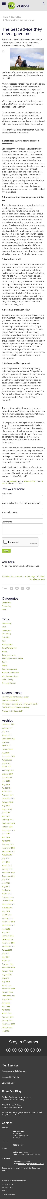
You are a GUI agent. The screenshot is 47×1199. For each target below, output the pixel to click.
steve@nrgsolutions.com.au (29, 1154)
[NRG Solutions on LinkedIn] (20, 1050)
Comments (7, 521)
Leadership (13, 481)
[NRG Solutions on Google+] (14, 1050)
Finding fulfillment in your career (16, 1097)
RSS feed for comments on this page (18, 576)
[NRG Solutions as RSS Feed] (26, 1050)
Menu (4, 4)
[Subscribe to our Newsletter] (32, 1050)
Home (5, 17)
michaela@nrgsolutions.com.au (31, 1164)
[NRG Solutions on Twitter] (8, 1050)
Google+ (22, 588)
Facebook (11, 588)
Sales (25, 481)
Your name (7, 493)
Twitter (17, 588)
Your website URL (10, 512)
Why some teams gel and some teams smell (22, 1112)
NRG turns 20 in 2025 (11, 1104)
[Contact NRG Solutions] (39, 1050)
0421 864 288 (44, 3)
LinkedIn (28, 588)
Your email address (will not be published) (21, 503)
